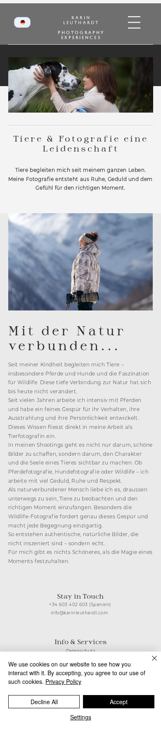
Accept (119, 702)
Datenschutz (80, 651)
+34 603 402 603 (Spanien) (80, 604)
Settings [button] (80, 717)
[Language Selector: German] (22, 22)
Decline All (44, 702)
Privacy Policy (63, 681)
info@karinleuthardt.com (80, 613)
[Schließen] (149, 663)
